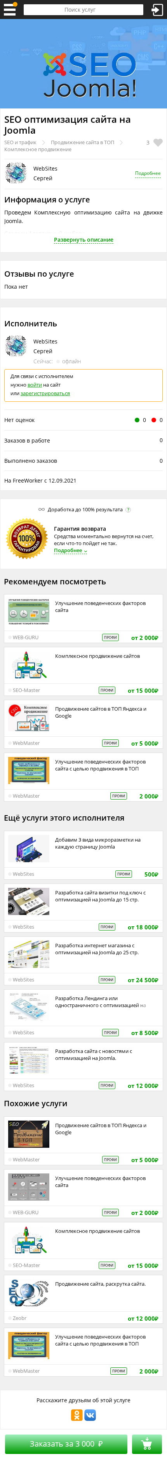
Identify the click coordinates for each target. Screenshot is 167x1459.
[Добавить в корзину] (147, 1444)
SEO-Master (26, 690)
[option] (83, 63)
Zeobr (19, 1317)
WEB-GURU (25, 637)
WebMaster (26, 742)
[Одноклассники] (77, 1419)
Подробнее (148, 173)
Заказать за (66, 1443)
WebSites (45, 168)
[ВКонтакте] (90, 1419)
